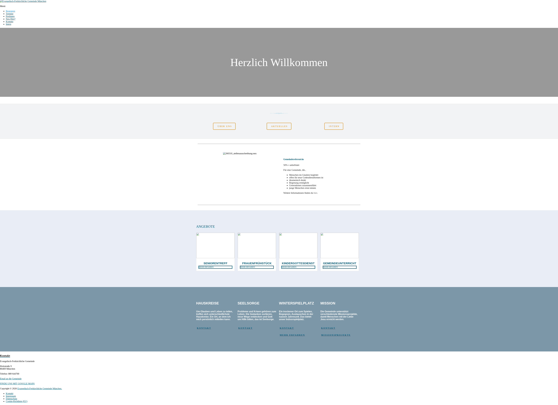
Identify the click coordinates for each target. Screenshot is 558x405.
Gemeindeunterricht (339, 263)
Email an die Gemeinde (11, 378)
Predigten (10, 16)
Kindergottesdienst (298, 263)
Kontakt (9, 21)
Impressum (11, 396)
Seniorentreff (215, 263)
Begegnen (10, 11)
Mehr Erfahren (206, 267)
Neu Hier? (10, 19)
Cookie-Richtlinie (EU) (16, 401)
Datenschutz (11, 398)
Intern (8, 24)
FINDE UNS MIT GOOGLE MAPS (17, 383)
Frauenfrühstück (257, 263)
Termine (9, 13)
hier (315, 193)
